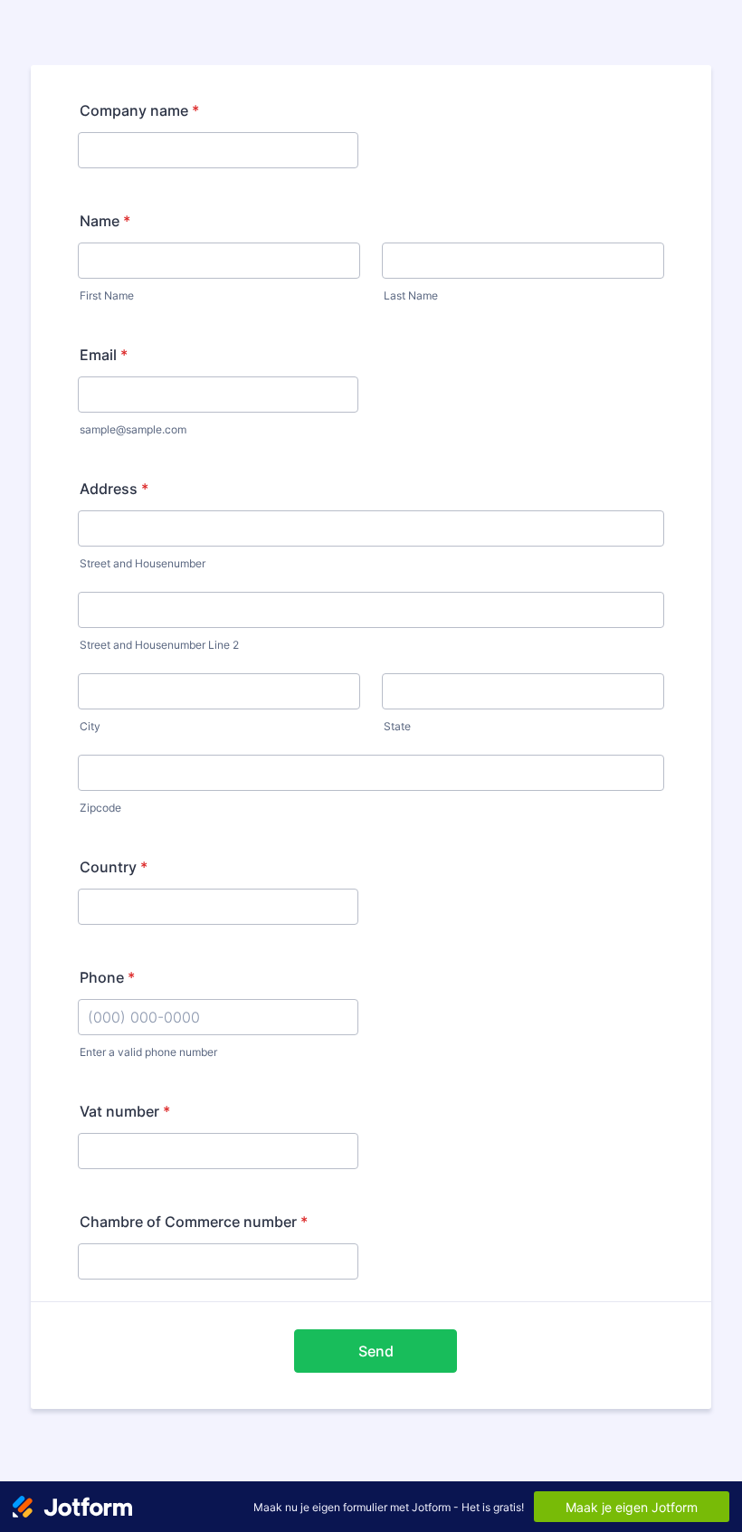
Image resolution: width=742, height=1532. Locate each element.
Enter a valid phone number (148, 1052)
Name (105, 221)
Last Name (411, 295)
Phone (107, 977)
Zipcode (100, 807)
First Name (107, 295)
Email (104, 355)
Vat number (125, 1111)
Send (376, 1351)
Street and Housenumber (142, 563)
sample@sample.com (133, 429)
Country (113, 867)
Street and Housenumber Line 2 (159, 645)
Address (114, 489)
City (90, 726)
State (397, 726)
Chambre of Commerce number (194, 1222)
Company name (139, 110)
